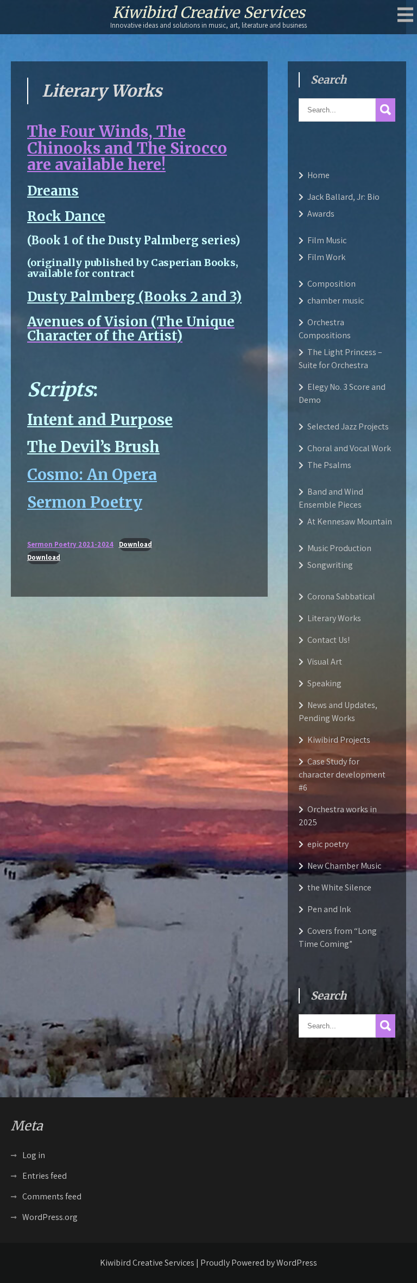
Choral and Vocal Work (349, 448)
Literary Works (334, 618)
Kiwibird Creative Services (208, 12)
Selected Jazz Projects (348, 426)
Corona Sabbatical (341, 596)
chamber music (335, 300)
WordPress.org (50, 1217)
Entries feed (44, 1175)
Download (135, 544)
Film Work (326, 257)
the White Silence (339, 887)
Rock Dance (66, 216)
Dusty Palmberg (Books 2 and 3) (134, 296)
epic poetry (328, 844)
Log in (33, 1155)
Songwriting (330, 565)
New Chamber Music (344, 865)
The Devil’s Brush (93, 447)
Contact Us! (328, 640)
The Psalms (329, 465)
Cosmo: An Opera (92, 474)
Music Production (339, 548)
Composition (331, 283)
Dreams (53, 190)
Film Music (326, 240)
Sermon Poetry (84, 502)
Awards (320, 213)
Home (318, 175)
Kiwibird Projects (338, 739)
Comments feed (51, 1196)
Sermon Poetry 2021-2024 (70, 544)
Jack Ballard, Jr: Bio (343, 197)
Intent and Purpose (100, 419)
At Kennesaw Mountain (349, 521)
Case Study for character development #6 (342, 774)
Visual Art (324, 661)
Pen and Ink (329, 909)
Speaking (324, 683)
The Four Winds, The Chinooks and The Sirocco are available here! (127, 148)
